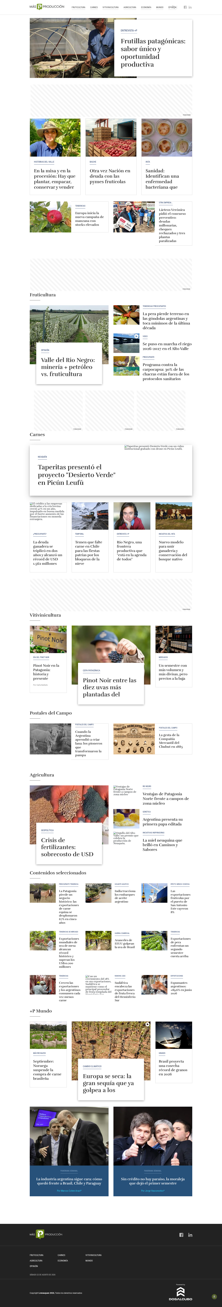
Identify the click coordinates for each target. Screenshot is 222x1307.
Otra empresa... (166, 203)
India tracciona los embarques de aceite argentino (125, 896)
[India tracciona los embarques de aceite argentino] (98, 893)
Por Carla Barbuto (40, 685)
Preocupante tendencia (68, 884)
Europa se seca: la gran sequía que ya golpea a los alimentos (108, 1087)
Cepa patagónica (91, 670)
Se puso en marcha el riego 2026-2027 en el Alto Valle (167, 346)
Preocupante (148, 357)
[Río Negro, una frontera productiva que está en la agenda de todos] (132, 516)
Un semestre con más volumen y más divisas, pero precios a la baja (173, 671)
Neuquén (42, 456)
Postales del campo (84, 725)
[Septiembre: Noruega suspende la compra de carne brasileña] (48, 1035)
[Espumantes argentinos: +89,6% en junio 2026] (154, 984)
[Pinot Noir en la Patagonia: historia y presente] (48, 639)
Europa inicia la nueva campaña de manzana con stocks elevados (89, 219)
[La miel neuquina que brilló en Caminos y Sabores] (126, 841)
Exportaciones (177, 976)
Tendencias (80, 206)
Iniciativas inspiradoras (153, 833)
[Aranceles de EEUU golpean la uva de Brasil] (98, 940)
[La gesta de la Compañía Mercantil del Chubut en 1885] (134, 738)
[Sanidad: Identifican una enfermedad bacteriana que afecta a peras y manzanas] (167, 137)
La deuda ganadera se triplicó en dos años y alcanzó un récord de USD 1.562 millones (47, 553)
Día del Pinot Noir (41, 657)
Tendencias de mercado (68, 932)
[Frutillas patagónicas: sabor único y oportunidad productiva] (111, 48)
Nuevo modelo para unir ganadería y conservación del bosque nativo (173, 551)
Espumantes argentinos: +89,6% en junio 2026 (181, 988)
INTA (148, 161)
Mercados (163, 657)
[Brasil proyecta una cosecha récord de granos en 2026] (174, 1035)
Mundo (159, 7)
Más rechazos (39, 1053)
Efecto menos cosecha (180, 884)
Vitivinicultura (111, 7)
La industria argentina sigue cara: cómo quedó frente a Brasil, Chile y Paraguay (69, 1181)
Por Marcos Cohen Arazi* (69, 1190)
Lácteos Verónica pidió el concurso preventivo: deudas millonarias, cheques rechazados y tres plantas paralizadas (172, 225)
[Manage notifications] (214, 1296)
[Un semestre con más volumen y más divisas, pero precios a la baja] (174, 639)
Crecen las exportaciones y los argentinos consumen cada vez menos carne (69, 991)
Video (145, 336)
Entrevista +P (129, 30)
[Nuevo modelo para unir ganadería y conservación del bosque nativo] (174, 516)
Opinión (45, 350)
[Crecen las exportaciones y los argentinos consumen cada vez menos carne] (43, 984)
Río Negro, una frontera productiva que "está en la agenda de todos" (131, 551)
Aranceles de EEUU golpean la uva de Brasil (125, 943)
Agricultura (130, 7)
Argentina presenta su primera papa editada (163, 822)
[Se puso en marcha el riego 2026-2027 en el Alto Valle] (126, 343)
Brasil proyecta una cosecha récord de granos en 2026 (173, 1067)
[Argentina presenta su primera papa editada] (126, 818)
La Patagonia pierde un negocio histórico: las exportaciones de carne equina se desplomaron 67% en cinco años (69, 906)
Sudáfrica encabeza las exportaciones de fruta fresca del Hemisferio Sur (125, 991)
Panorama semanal (69, 1171)
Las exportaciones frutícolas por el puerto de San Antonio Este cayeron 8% (180, 901)
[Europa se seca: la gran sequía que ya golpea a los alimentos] (111, 1050)
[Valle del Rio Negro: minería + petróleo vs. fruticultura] (69, 334)
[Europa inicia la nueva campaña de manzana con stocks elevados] (50, 216)
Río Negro (147, 786)
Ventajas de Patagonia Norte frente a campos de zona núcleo (166, 799)
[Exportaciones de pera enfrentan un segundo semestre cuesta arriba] (154, 940)
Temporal (79, 534)
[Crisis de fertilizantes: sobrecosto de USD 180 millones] (69, 814)
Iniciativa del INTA (167, 534)
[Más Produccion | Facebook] (185, 7)
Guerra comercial (122, 933)
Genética (147, 812)
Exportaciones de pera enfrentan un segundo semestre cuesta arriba (181, 947)
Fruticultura (78, 7)
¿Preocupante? (39, 534)
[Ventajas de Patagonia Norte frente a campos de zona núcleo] (126, 795)
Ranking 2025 (120, 976)
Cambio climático (92, 1066)
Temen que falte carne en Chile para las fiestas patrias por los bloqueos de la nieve (88, 553)
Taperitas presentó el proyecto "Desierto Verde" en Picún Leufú (76, 475)
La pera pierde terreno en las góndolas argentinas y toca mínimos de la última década (166, 320)
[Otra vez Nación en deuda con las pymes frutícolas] (111, 137)
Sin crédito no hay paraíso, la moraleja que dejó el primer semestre (153, 1181)
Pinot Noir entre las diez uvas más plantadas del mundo (109, 691)
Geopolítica (47, 830)
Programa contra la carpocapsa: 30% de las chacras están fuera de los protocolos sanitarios (166, 371)
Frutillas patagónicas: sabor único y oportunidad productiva (153, 53)
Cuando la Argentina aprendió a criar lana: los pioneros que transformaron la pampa (88, 743)
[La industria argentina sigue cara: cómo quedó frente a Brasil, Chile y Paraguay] (69, 1136)
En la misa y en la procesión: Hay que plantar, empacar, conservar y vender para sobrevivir (54, 181)
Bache (93, 161)
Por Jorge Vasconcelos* (152, 1190)
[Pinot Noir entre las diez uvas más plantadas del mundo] (111, 655)
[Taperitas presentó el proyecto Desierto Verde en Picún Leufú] (158, 470)
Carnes (94, 7)
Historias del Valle (44, 161)
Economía (146, 7)
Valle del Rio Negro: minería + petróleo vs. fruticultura (68, 367)
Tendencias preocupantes (154, 306)
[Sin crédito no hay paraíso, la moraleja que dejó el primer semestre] (152, 1136)
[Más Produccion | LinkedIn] (190, 7)
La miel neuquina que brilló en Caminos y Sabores (163, 845)
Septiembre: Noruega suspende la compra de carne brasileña (47, 1070)
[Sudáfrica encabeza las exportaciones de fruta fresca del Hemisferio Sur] (98, 984)
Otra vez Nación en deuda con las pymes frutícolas (110, 176)
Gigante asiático (122, 884)
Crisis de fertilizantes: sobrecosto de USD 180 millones (67, 851)
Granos (162, 1053)
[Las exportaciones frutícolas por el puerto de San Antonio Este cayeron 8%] (154, 893)
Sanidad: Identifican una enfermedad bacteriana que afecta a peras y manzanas (162, 184)
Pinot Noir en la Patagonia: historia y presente (46, 671)
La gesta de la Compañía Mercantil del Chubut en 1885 (171, 741)
